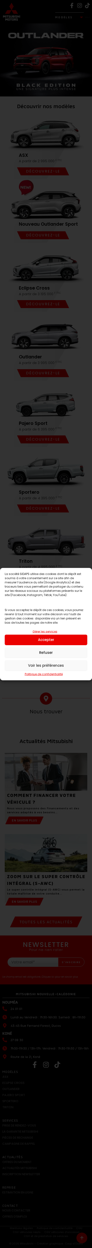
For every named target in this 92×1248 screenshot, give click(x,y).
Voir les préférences (46, 665)
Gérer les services (45, 631)
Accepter (46, 639)
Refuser (46, 652)
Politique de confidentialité (44, 674)
